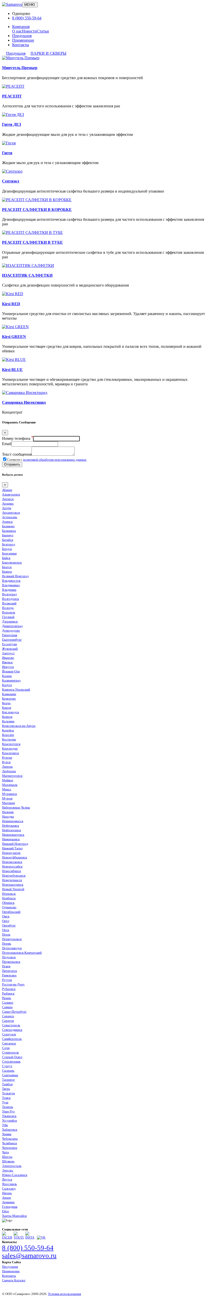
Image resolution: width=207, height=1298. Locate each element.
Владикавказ (11, 585)
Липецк (7, 766)
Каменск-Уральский (16, 689)
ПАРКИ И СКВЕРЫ (48, 53)
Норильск (9, 893)
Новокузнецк (11, 853)
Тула (5, 1102)
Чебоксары (10, 1138)
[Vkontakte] (41, 1237)
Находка (8, 816)
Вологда (8, 608)
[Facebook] (7, 1237)
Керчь (6, 703)
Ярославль (9, 1184)
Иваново (8, 658)
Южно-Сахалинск (14, 1175)
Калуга (7, 685)
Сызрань (8, 1070)
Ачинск (7, 521)
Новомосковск (12, 862)
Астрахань (9, 517)
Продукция (22, 36)
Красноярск (10, 753)
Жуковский (10, 649)
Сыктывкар (10, 1075)
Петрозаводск (12, 948)
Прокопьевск (11, 962)
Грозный (8, 617)
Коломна (8, 721)
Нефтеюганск (11, 830)
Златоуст (8, 653)
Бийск (6, 558)
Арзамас (8, 503)
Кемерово (9, 698)
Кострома (9, 739)
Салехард (9, 1188)
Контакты (20, 45)
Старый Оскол (12, 1057)
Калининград (11, 680)
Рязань (6, 998)
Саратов (8, 1021)
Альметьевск (11, 494)
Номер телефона (17, 438)
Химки (6, 1134)
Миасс (6, 789)
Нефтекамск (10, 825)
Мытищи (8, 803)
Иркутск (8, 667)
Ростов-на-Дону (13, 984)
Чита (5, 1152)
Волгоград (9, 594)
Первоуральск (12, 939)
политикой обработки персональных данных (55, 459)
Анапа (6, 1197)
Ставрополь (10, 1052)
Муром (7, 798)
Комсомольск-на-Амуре (19, 726)
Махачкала (9, 785)
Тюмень (7, 1107)
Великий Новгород (15, 576)
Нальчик (8, 812)
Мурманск (9, 794)
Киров (6, 707)
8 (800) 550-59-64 (26, 18)
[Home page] (12, 4)
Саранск (8, 1016)
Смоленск (9, 1043)
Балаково (8, 526)
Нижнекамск (11, 839)
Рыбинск (8, 993)
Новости (29, 31)
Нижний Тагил (12, 848)
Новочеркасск (12, 880)
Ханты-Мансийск (14, 1216)
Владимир (9, 590)
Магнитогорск (12, 776)
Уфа (5, 1125)
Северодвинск (12, 1030)
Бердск (7, 549)
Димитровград (12, 626)
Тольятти (8, 1093)
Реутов (7, 980)
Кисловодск (10, 712)
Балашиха (9, 531)
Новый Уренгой (13, 889)
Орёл (5, 921)
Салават (7, 1002)
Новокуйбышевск (14, 857)
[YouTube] (19, 1237)
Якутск (7, 1179)
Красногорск (11, 744)
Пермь (6, 943)
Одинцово (9, 907)
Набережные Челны (16, 807)
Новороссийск (12, 866)
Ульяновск (9, 1116)
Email (6, 444)
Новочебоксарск (13, 875)
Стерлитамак (11, 1061)
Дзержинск (10, 621)
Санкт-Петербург (14, 1011)
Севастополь (11, 1025)
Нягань (7, 1193)
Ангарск (8, 499)
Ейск (5, 1211)
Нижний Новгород (15, 844)
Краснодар (10, 748)
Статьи (43, 31)
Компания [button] (21, 26)
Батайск (7, 540)
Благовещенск (12, 562)
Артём (6, 508)
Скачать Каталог (13, 1280)
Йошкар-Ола (11, 671)
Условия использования (64, 1294)
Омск (5, 916)
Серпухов (9, 1034)
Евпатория (9, 635)
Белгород (8, 544)
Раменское (9, 975)
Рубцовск (8, 989)
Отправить (12, 464)
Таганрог (8, 1079)
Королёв (8, 735)
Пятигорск (9, 971)
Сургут (7, 1066)
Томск (6, 1098)
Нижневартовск (13, 835)
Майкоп (7, 780)
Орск (5, 930)
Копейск (8, 730)
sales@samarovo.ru (29, 1255)
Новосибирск (11, 871)
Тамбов (7, 1084)
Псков (6, 966)
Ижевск (7, 662)
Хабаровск (9, 1129)
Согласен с (47, 459)
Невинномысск (12, 821)
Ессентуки (9, 644)
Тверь (6, 1089)
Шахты (7, 1157)
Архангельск (11, 512)
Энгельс (7, 1170)
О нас (17, 31)
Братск (7, 567)
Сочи (6, 1048)
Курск (6, 762)
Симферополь (12, 1039)
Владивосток (11, 580)
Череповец (9, 1148)
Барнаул (7, 535)
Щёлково (8, 1161)
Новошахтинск (12, 884)
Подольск (9, 957)
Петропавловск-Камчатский (22, 952)
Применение (23, 40)
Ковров (7, 717)
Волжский (9, 603)
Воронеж (8, 612)
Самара (7, 1007)
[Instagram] (30, 1237)
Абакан (7, 490)
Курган (7, 757)
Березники (9, 553)
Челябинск (9, 1143)
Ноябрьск (9, 898)
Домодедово (11, 630)
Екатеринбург (12, 639)
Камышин (9, 694)
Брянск (7, 571)
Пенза (6, 934)
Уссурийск (9, 1120)
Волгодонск (10, 599)
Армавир (8, 1202)
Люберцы (9, 771)
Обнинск (8, 903)
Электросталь (11, 1166)
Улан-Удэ (8, 1111)
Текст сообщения (17, 454)
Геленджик (9, 1207)
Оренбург (9, 925)
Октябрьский (11, 912)
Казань (7, 676)
